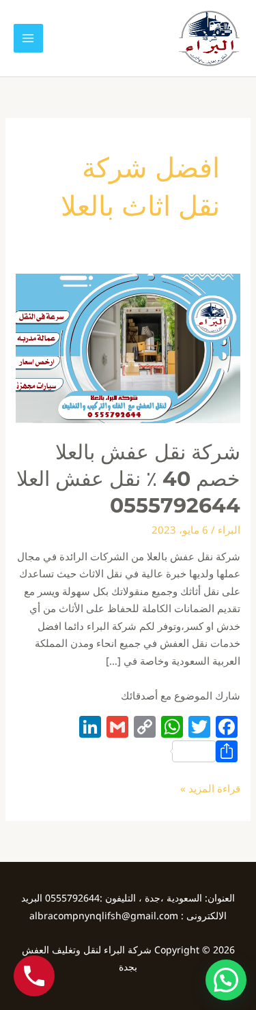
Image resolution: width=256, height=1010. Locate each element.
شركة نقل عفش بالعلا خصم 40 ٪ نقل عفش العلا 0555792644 (128, 478)
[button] (225, 980)
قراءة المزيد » (210, 787)
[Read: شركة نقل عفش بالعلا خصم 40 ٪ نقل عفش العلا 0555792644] (128, 347)
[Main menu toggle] (28, 38)
